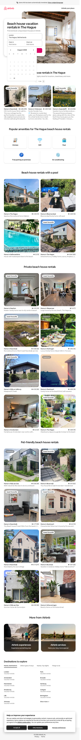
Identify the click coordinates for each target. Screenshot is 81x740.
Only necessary (38, 728)
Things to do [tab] (56, 666)
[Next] (43, 81)
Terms (43, 737)
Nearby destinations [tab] (10, 666)
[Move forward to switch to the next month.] (33, 50)
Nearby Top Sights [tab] (43, 666)
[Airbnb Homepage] (9, 8)
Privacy (37, 737)
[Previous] (36, 81)
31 (14, 78)
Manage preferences (59, 728)
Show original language (55, 2)
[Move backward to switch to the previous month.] (10, 50)
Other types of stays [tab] (27, 666)
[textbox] (16, 44)
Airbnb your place (67, 8)
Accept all (16, 728)
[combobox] (25, 37)
